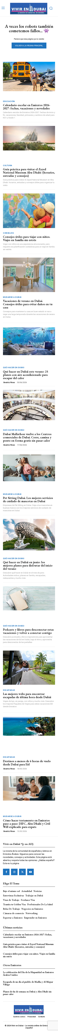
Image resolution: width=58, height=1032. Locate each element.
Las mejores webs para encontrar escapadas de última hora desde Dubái (27, 695)
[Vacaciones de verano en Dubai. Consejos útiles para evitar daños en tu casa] (29, 276)
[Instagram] (14, 872)
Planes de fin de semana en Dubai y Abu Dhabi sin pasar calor (27, 993)
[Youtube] (30, 872)
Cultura (7, 165)
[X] (22, 872)
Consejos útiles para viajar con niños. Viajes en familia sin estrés (26, 238)
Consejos (8, 233)
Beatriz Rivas (9, 382)
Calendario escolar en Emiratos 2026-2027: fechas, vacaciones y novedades (26, 106)
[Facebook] (6, 872)
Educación (9, 101)
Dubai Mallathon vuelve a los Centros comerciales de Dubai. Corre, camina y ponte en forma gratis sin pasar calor (27, 437)
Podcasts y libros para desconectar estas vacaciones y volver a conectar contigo (28, 631)
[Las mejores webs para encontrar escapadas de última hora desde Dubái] (29, 669)
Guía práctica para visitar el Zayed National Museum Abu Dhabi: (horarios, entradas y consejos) (29, 172)
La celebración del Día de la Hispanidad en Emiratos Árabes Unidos (28, 973)
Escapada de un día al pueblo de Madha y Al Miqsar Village (28, 983)
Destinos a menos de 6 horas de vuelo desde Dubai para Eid (27, 762)
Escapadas (9, 690)
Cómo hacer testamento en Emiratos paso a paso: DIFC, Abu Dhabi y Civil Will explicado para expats (26, 823)
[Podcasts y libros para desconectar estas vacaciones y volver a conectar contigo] (29, 604)
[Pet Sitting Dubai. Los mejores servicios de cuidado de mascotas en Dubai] (29, 473)
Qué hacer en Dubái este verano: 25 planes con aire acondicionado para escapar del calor (25, 375)
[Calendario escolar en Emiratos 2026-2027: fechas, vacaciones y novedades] (29, 80)
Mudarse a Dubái (12, 297)
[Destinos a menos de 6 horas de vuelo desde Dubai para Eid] (29, 735)
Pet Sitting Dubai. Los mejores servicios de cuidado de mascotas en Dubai (28, 499)
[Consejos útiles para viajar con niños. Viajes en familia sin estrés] (29, 211)
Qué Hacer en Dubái (13, 367)
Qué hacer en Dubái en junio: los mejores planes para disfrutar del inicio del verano (27, 565)
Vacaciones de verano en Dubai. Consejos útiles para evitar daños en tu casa (27, 304)
